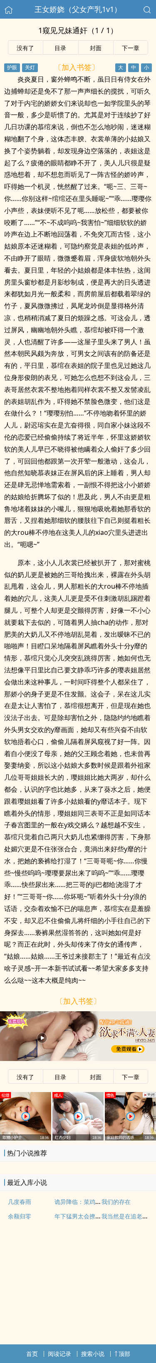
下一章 (130, 48)
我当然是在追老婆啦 (128, 1216)
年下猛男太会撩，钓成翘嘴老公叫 (98, 1216)
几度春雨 (19, 1202)
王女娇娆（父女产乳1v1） (78, 9)
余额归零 (19, 1216)
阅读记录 (59, 1354)
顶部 (124, 1354)
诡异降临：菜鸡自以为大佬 (89, 1202)
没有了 (25, 48)
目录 (60, 48)
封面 (96, 48)
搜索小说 (92, 1354)
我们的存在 (116, 1202)
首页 (32, 1354)
